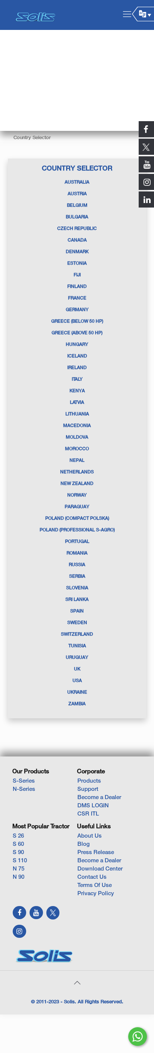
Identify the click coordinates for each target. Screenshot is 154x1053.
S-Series (24, 781)
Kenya (77, 391)
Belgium (77, 205)
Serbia (77, 576)
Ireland (77, 368)
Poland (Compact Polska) (77, 518)
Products (89, 781)
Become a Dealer (99, 797)
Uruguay (77, 658)
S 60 (18, 844)
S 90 (18, 852)
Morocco (77, 449)
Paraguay (77, 507)
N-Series (24, 789)
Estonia (77, 263)
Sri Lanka (77, 600)
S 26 (18, 836)
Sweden (77, 623)
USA (77, 681)
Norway (77, 495)
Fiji (77, 275)
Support (87, 789)
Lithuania (77, 414)
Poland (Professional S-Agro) (77, 530)
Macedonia (77, 426)
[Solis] (35, 15)
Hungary (77, 345)
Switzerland (77, 634)
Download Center (100, 869)
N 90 (18, 877)
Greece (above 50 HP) (77, 333)
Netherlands (77, 472)
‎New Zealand (77, 484)
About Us (89, 836)
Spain (77, 611)
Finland (77, 287)
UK (77, 669)
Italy (77, 379)
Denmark (77, 252)
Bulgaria (77, 217)
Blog (83, 844)
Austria (77, 194)
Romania (77, 553)
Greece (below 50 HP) (77, 321)
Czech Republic (77, 229)
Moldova (77, 437)
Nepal (77, 460)
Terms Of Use (94, 885)
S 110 (20, 860)
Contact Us (92, 877)
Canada (77, 240)
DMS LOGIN (93, 805)
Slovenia (77, 588)
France (77, 298)
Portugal (77, 542)
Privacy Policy (95, 893)
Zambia (77, 704)
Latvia (77, 402)
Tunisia (77, 646)
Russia (77, 565)
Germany (77, 310)
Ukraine (77, 692)
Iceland (77, 356)
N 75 (18, 869)
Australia (77, 182)
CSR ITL (88, 814)
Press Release (95, 852)
